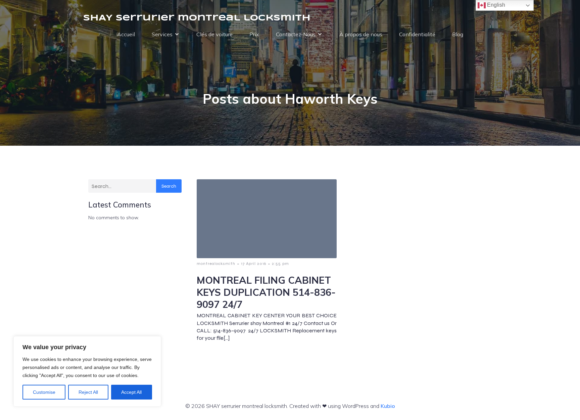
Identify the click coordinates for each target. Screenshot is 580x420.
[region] (87, 371)
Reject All (88, 392)
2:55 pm (280, 263)
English (495, 5)
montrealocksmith (216, 263)
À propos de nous (360, 34)
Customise (44, 392)
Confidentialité (417, 34)
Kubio (388, 406)
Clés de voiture (214, 34)
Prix (254, 34)
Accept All (131, 392)
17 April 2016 (253, 263)
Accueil (126, 34)
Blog (457, 34)
